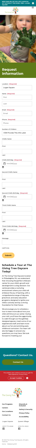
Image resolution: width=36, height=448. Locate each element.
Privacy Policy (23, 374)
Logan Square (7, 421)
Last (3, 155)
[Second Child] (3, 200)
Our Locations (7, 411)
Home (4, 444)
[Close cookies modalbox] (27, 378)
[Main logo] (12, 393)
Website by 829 (12, 444)
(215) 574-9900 (23, 426)
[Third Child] (3, 233)
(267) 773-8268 (7, 426)
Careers (5, 408)
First (4, 146)
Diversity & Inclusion (23, 405)
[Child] (3, 167)
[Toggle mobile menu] (33, 7)
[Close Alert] (33, 3)
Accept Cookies (16, 378)
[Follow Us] (3, 429)
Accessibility (24, 416)
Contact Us (6, 415)
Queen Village (23, 421)
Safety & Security (25, 409)
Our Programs (7, 404)
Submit (8, 255)
